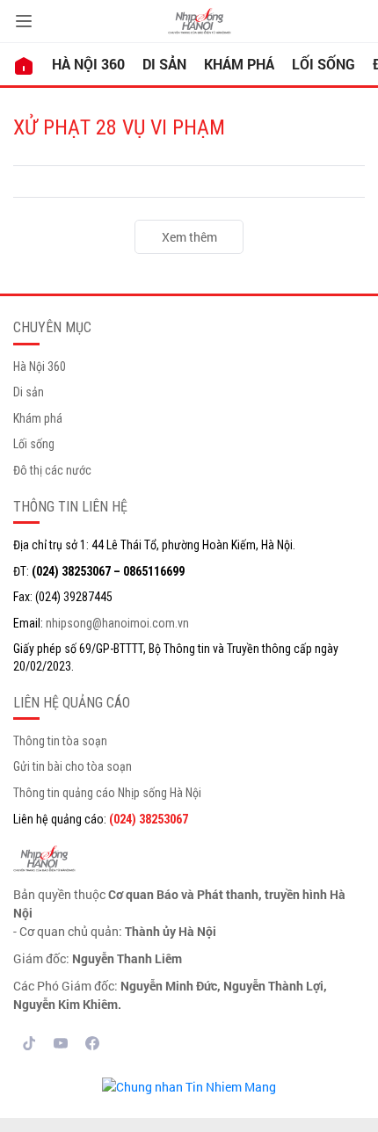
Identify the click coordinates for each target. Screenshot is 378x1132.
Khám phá (239, 63)
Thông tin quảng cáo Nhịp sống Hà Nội (107, 793)
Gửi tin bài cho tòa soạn (72, 766)
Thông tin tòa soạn (60, 741)
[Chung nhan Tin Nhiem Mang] (189, 1085)
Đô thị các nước (52, 470)
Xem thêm (189, 237)
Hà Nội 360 (88, 63)
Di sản (164, 63)
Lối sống (323, 63)
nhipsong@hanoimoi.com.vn (117, 623)
